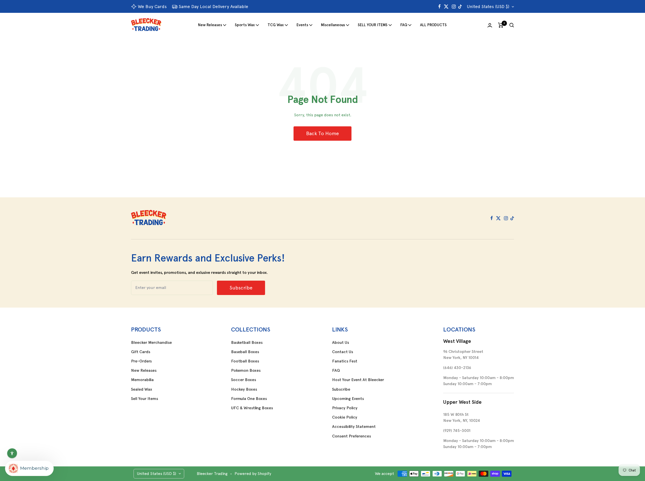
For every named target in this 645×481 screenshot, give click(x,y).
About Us (340, 342)
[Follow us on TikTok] (460, 7)
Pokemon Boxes (246, 370)
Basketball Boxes (247, 342)
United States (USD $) (488, 6)
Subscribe (341, 389)
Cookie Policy (344, 417)
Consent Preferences (351, 436)
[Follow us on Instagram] (454, 7)
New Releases (210, 25)
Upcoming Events (348, 398)
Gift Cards (140, 352)
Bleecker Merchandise (151, 342)
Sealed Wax (141, 389)
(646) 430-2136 (457, 367)
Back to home (322, 133)
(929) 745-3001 (456, 430)
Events (302, 25)
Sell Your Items (144, 398)
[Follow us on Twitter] (446, 7)
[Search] (511, 25)
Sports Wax (245, 25)
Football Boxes (245, 361)
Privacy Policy (345, 408)
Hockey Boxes (244, 389)
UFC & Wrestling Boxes (252, 408)
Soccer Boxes (243, 380)
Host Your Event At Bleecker (358, 380)
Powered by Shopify (253, 473)
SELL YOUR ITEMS (373, 25)
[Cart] (500, 25)
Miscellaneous (333, 25)
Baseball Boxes (245, 352)
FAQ (403, 25)
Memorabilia (142, 380)
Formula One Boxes (249, 398)
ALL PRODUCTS (433, 25)
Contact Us (342, 352)
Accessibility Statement (354, 426)
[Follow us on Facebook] (439, 7)
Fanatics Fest (344, 361)
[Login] (490, 25)
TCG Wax (276, 25)
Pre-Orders (141, 361)
